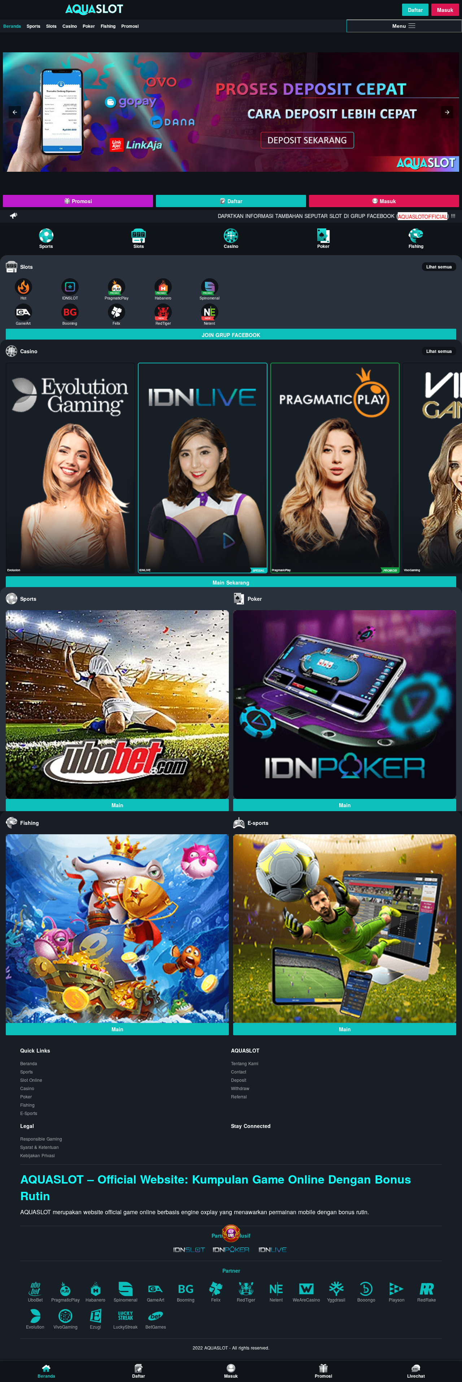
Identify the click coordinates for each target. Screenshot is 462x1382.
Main (117, 805)
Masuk (445, 9)
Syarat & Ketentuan (39, 1147)
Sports (33, 26)
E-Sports (28, 1113)
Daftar (415, 9)
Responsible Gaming (41, 1139)
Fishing (108, 26)
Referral (239, 1096)
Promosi (130, 26)
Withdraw (240, 1088)
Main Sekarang (231, 582)
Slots (51, 26)
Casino (69, 26)
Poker (89, 26)
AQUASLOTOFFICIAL (377, 216)
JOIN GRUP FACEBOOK (231, 334)
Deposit (238, 1080)
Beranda (12, 26)
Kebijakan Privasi (37, 1155)
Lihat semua (439, 266)
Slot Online (31, 1080)
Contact (238, 1071)
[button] (15, 112)
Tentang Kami (244, 1063)
